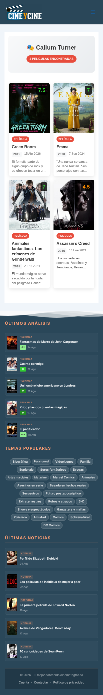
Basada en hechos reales (68, 485)
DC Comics (52, 525)
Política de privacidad (68, 682)
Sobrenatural (80, 517)
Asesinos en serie (30, 485)
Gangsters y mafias (71, 509)
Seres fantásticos (53, 469)
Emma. (63, 147)
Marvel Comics (64, 477)
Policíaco (20, 517)
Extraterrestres (30, 501)
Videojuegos (64, 461)
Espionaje (27, 469)
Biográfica (20, 461)
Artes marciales (18, 477)
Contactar (41, 682)
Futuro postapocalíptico (63, 493)
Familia (85, 461)
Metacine (40, 477)
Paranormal (41, 461)
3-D (81, 501)
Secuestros (30, 493)
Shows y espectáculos (34, 509)
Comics (58, 517)
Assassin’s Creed (73, 243)
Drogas (78, 469)
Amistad (40, 517)
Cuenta (24, 682)
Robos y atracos (60, 501)
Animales (88, 477)
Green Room (24, 147)
